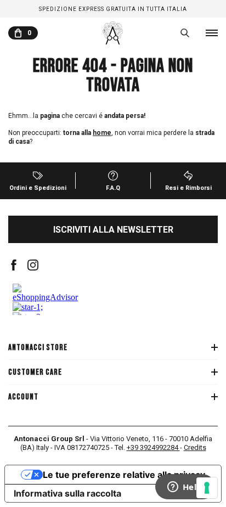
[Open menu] (212, 33)
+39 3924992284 (153, 447)
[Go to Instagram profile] (32, 265)
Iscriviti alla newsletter (113, 229)
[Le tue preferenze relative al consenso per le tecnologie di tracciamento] (206, 487)
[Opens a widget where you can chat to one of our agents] (185, 488)
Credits (195, 447)
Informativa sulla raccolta (67, 493)
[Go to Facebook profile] (13, 265)
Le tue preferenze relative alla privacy (124, 474)
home (102, 133)
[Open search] (184, 33)
